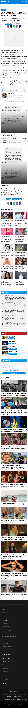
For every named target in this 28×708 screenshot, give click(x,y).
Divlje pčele (5, 643)
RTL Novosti (6, 360)
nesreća (8, 199)
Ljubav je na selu (6, 671)
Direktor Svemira (6, 646)
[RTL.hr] (5, 2)
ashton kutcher (16, 199)
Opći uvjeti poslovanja (21, 699)
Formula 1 (4, 650)
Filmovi (4, 609)
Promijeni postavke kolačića (8, 699)
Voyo (3, 616)
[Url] (20, 26)
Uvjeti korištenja (12, 694)
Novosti (5, 603)
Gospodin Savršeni (7, 640)
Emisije (4, 612)
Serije (3, 606)
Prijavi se (14, 373)
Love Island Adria (6, 623)
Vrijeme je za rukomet (7, 661)
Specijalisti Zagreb (6, 630)
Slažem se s (11, 370)
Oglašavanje (9, 696)
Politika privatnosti (21, 694)
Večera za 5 (5, 675)
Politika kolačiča (17, 696)
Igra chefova (5, 626)
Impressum (4, 694)
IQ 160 (4, 633)
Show (4, 333)
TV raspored (6, 654)
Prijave (4, 683)
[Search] (26, 2)
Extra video (6, 658)
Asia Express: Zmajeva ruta (9, 636)
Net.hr (12, 209)
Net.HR (4, 679)
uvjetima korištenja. (13, 370)
